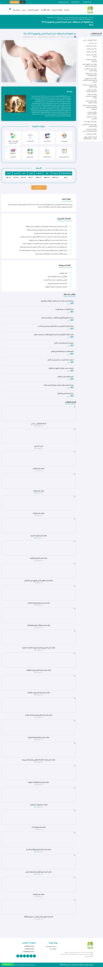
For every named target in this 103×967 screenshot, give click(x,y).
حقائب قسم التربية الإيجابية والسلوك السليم (76, 17)
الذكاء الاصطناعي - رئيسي (90, 40)
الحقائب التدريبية (57, 10)
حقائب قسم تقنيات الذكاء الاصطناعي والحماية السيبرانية (90, 107)
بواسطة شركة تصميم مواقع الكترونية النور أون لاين (22, 964)
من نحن (23, 10)
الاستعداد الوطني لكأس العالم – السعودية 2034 (90, 137)
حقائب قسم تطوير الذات (90, 121)
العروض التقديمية (33, 10)
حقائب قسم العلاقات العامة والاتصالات (91, 74)
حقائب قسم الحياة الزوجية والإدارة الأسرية (89, 125)
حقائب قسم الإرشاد (91, 134)
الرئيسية (66, 10)
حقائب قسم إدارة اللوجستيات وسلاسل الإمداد (91, 96)
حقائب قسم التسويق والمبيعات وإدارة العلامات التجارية (90, 80)
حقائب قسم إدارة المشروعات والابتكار (91, 90)
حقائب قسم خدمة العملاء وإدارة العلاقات (89, 85)
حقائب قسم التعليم (91, 46)
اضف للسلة (38, 187)
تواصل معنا (16, 10)
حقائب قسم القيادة (91, 51)
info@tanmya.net (63, 2)
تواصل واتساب (6, 964)
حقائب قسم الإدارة (92, 49)
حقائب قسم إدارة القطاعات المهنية (92, 113)
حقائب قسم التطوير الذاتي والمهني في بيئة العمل (90, 65)
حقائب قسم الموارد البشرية (91, 55)
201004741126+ (87, 2)
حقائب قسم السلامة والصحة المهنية (91, 101)
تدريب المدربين (93, 43)
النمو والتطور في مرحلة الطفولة (55, 17)
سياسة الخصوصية (51, 946)
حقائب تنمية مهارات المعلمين (91, 117)
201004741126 (75, 2)
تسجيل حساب (14, 2)
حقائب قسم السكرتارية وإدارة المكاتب (91, 69)
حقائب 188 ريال (45, 10)
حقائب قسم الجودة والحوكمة (91, 60)
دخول (22, 2)
